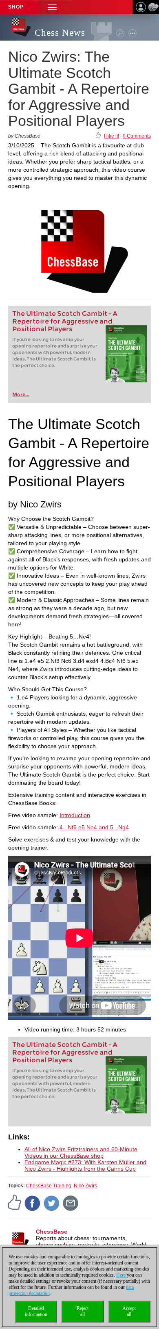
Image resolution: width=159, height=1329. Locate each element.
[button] (52, 7)
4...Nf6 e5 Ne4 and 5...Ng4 (94, 827)
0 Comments (137, 136)
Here (121, 1275)
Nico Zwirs (85, 1186)
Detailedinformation (36, 1311)
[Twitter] (52, 1203)
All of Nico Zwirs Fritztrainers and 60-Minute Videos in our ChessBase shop (80, 1152)
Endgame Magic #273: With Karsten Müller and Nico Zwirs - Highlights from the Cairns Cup (85, 1165)
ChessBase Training (48, 1186)
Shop (16, 7)
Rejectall (82, 1311)
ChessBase (51, 1231)
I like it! (111, 136)
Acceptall (129, 1311)
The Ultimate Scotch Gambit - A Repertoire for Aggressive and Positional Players (64, 321)
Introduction (75, 815)
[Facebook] (33, 1203)
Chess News (60, 33)
